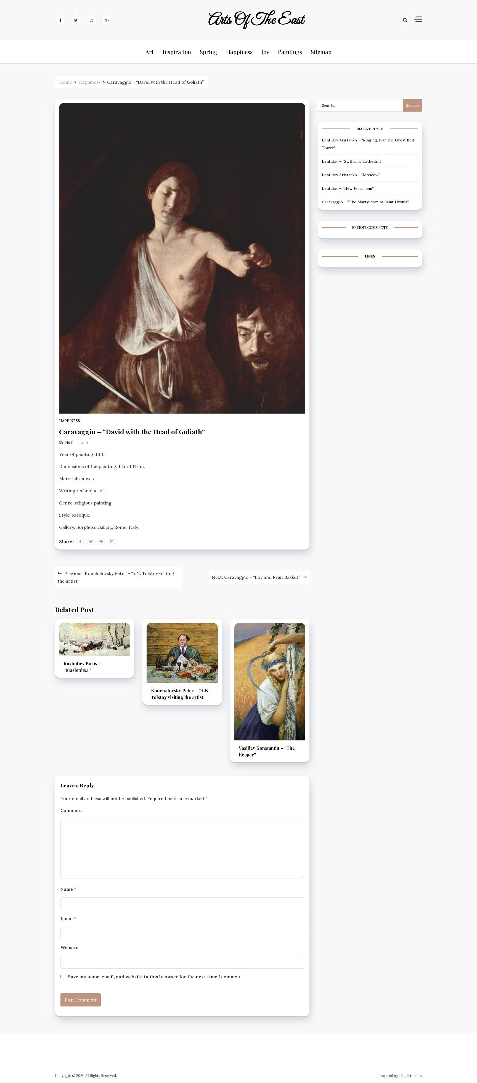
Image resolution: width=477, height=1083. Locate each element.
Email (68, 918)
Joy (265, 52)
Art (149, 52)
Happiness (239, 52)
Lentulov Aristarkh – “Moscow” (351, 174)
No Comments (77, 443)
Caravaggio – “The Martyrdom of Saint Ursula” (365, 201)
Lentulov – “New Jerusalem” (348, 188)
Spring (208, 52)
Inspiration (177, 52)
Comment (71, 810)
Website (69, 947)
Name (68, 889)
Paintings (290, 52)
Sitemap (321, 52)
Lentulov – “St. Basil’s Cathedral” (352, 161)
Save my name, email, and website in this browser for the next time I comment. (155, 976)
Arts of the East (256, 20)
